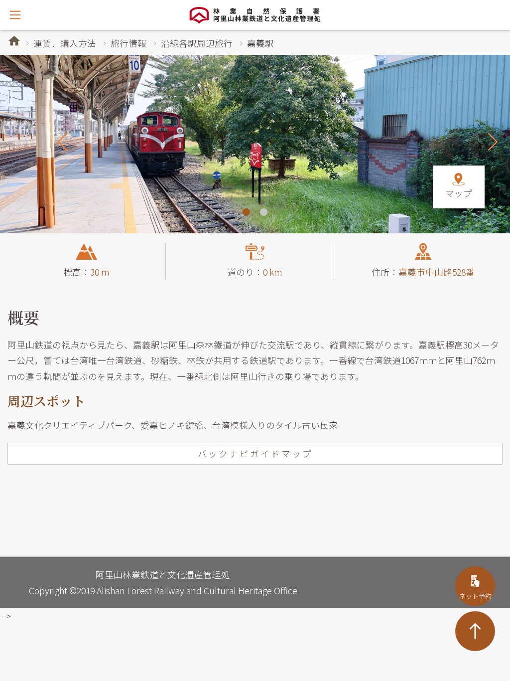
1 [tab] (246, 212)
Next (492, 141)
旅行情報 (128, 43)
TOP (475, 631)
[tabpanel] (255, 144)
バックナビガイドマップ (255, 453)
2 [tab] (263, 212)
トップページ (14, 40)
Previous (62, 141)
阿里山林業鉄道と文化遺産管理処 (255, 15)
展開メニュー (15, 15)
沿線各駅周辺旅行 (197, 43)
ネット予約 (475, 596)
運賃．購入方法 (64, 43)
